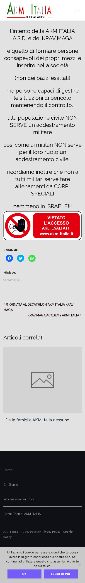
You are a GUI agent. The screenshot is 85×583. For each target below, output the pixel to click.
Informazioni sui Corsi (19, 499)
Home (7, 470)
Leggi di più (60, 574)
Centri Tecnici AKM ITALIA (22, 514)
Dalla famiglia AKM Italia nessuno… (38, 420)
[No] (79, 565)
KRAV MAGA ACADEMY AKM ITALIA (53, 315)
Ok (24, 574)
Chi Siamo (10, 484)
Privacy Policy (51, 531)
